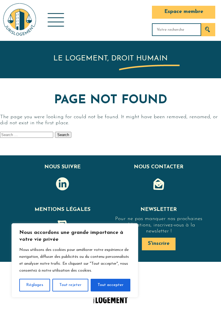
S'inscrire (158, 243)
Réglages (34, 285)
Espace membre (183, 11)
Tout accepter (110, 285)
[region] (75, 260)
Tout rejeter (70, 285)
